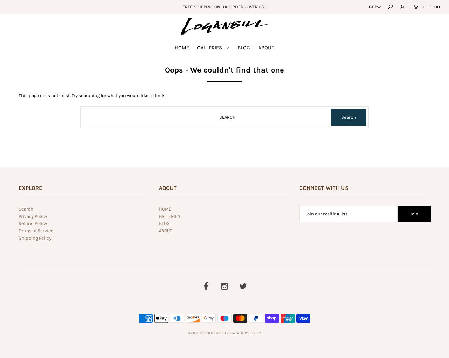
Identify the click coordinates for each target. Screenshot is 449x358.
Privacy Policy (33, 216)
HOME (182, 47)
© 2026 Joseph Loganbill (207, 333)
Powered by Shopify (245, 333)
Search (26, 209)
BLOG (243, 47)
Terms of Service (36, 230)
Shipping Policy (35, 238)
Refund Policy (33, 223)
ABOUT (266, 47)
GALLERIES (210, 47)
